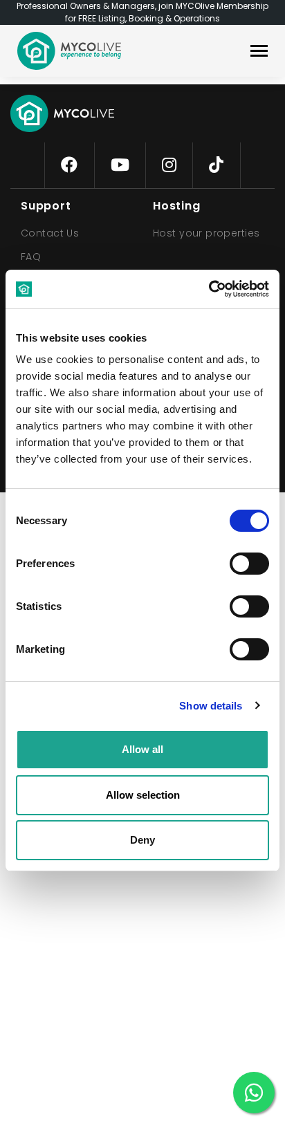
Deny (142, 840)
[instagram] (169, 165)
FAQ (31, 256)
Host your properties (206, 233)
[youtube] (120, 165)
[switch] (238, 561)
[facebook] (69, 165)
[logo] (69, 51)
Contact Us (50, 233)
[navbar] (259, 52)
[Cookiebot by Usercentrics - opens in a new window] (208, 289)
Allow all (142, 749)
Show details (210, 706)
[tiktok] (216, 165)
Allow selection (143, 795)
